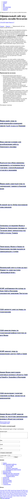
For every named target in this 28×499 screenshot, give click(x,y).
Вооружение (6, 479)
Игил (10, 491)
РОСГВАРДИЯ (7, 7)
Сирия (11, 495)
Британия (18, 490)
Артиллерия (2, 490)
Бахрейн (12, 490)
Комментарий (3, 431)
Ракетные (20, 494)
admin (7, 22)
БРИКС (9, 490)
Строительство (7, 484)
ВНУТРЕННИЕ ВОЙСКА (10, 464)
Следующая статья (4, 423)
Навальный (16, 493)
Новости (5, 9)
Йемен (1, 493)
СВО (26, 494)
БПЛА (6, 490)
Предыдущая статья (5, 421)
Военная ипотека (7, 481)
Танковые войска (10, 476)
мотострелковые (9, 497)
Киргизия (4, 493)
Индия (16, 491)
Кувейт (8, 493)
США (1, 495)
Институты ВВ (10, 465)
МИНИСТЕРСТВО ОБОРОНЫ (11, 473)
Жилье (4, 491)
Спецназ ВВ (9, 467)
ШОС (5, 497)
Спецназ (14, 495)
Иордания (24, 491)
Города (4, 3)
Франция (1, 497)
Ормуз (6, 494)
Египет (1, 491)
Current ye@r (3, 455)
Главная (5, 1)
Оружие (8, 494)
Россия (23, 494)
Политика (5, 8)
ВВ (4, 4)
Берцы (15, 490)
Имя (1, 440)
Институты (19, 491)
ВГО (21, 490)
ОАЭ (1, 494)
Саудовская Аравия (6, 495)
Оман (3, 494)
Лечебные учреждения (11, 468)
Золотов (7, 491)
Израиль (12, 491)
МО (4, 5)
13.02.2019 (2, 22)
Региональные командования (13, 469)
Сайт (1, 448)
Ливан (11, 493)
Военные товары (7, 480)
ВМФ (24, 490)
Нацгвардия (20, 493)
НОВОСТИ (6, 477)
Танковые (18, 495)
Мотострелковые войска (12, 475)
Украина (24, 495)
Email (1, 444)
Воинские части (7, 472)
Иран (27, 491)
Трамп (21, 495)
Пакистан (12, 494)
